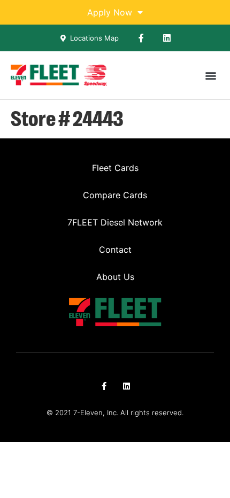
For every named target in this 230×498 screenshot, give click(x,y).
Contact (115, 249)
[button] (210, 75)
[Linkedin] (167, 38)
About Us (115, 276)
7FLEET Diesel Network (115, 222)
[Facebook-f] (141, 38)
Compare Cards (115, 195)
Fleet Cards (115, 167)
